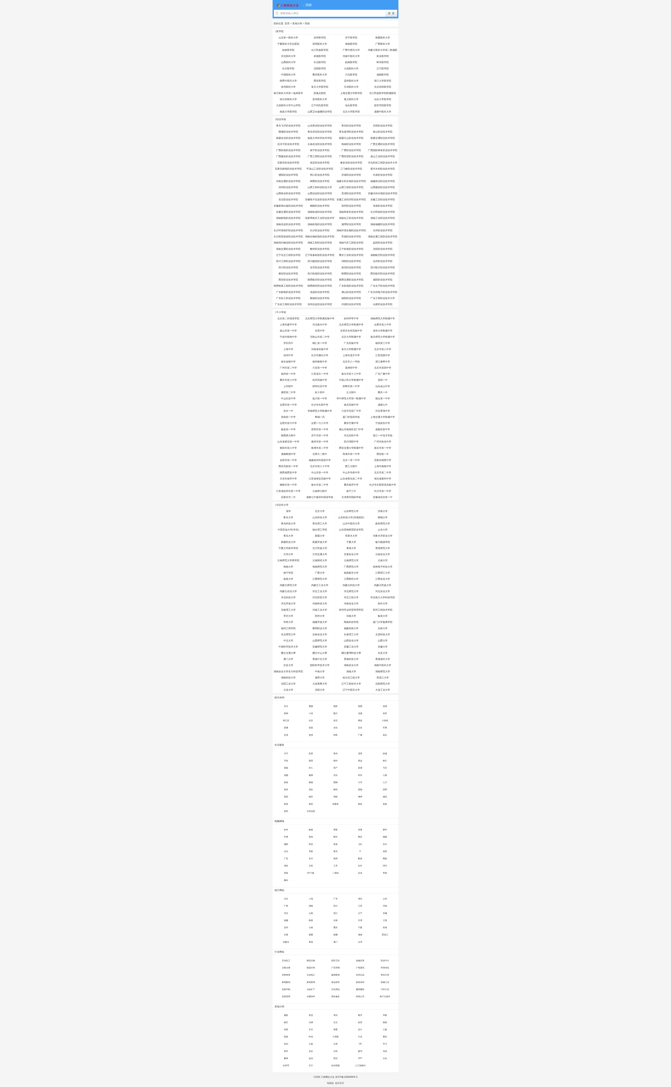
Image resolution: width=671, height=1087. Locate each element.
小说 (311, 713)
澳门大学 (288, 659)
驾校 (335, 796)
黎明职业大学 (319, 628)
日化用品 (335, 989)
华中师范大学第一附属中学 (351, 398)
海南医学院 (351, 44)
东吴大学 (383, 653)
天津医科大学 (351, 87)
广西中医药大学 (351, 50)
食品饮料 (335, 982)
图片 (335, 713)
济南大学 (383, 511)
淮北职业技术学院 (288, 199)
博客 (335, 829)
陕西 (311, 920)
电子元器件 (385, 996)
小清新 (335, 1036)
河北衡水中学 (319, 324)
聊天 (335, 837)
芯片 (311, 1065)
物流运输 (311, 960)
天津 (360, 920)
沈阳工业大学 (288, 683)
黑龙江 (385, 934)
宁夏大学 (351, 542)
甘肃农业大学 (351, 554)
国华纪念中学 (319, 386)
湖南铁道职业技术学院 (320, 212)
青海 (385, 927)
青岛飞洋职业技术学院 (288, 125)
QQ (360, 844)
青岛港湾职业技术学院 (351, 131)
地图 (286, 775)
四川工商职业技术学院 (288, 261)
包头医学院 (351, 105)
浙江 (335, 913)
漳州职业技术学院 (288, 187)
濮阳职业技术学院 (288, 175)
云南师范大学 (351, 560)
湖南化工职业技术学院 (351, 218)
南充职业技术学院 (351, 267)
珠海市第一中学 (351, 454)
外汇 (311, 768)
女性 (335, 727)
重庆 (335, 927)
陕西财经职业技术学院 (320, 286)
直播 (286, 727)
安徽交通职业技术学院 (288, 212)
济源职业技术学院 (351, 175)
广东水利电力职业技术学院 (382, 292)
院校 (307, 23)
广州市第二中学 (288, 367)
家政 (360, 804)
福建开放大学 (319, 622)
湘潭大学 (320, 677)
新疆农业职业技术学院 (288, 138)
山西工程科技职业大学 (320, 187)
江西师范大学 (319, 579)
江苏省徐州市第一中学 (288, 491)
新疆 (311, 934)
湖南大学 (351, 671)
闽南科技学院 (351, 622)
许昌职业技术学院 (382, 175)
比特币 (286, 1065)
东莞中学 (320, 330)
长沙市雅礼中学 (319, 355)
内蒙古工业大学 (319, 585)
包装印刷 (286, 989)
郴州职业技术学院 (320, 249)
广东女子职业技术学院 (382, 286)
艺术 (311, 1029)
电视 (360, 706)
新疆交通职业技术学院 (382, 138)
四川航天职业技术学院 (382, 267)
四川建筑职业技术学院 (320, 261)
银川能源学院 (382, 542)
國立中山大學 (319, 653)
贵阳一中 (383, 380)
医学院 (280, 31)
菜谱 (360, 768)
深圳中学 (288, 355)
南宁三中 (351, 491)
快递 (385, 753)
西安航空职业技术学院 (382, 273)
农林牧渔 (286, 975)
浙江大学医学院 (382, 80)
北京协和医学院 (382, 87)
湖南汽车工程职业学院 (351, 242)
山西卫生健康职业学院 (320, 111)
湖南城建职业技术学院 (382, 224)
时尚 (360, 775)
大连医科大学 (351, 68)
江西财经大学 (351, 579)
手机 (286, 760)
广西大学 (320, 573)
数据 (360, 858)
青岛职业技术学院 (351, 125)
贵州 (286, 927)
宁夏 (360, 927)
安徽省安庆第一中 (382, 497)
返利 (311, 804)
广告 (286, 858)
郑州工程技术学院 (382, 610)
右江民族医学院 (319, 50)
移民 (335, 789)
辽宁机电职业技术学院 (351, 249)
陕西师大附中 (288, 435)
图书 (360, 1051)
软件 (286, 829)
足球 (286, 735)
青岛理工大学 (319, 523)
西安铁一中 (383, 454)
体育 (385, 713)
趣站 (286, 880)
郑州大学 (320, 616)
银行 (385, 760)
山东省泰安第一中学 (288, 441)
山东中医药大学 (351, 523)
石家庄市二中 (288, 497)
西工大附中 (351, 466)
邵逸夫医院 (320, 93)
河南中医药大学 (351, 56)
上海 (311, 898)
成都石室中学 (382, 429)
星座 (311, 727)
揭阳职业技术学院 (351, 298)
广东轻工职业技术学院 (288, 298)
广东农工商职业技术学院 (288, 304)
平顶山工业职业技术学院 (319, 169)
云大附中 (351, 392)
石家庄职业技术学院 (288, 162)
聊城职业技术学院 (288, 131)
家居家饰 (311, 982)
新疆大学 (320, 536)
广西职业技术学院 (351, 150)
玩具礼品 (360, 975)
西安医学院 (320, 80)
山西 (311, 913)
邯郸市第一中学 (351, 386)
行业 (360, 1036)
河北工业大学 (319, 591)
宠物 (360, 789)
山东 (385, 898)
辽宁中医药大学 (351, 690)
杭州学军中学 (351, 318)
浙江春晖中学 (382, 361)
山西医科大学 (288, 62)
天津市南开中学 (288, 478)
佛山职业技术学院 (351, 292)
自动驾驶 (335, 1065)
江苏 (360, 906)
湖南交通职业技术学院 (288, 249)
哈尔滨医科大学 (288, 99)
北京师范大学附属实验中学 (319, 318)
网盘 (385, 858)
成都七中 (383, 404)
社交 (311, 720)
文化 (385, 1058)
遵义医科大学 (351, 99)
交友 (360, 727)
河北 (286, 913)
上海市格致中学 (382, 466)
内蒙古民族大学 (382, 585)
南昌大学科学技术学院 (320, 138)
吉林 (335, 920)
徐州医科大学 (288, 87)
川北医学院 (351, 74)
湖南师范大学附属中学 (382, 318)
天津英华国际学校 (351, 497)
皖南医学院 (351, 62)
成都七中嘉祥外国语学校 (319, 497)
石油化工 (286, 960)
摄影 (286, 1015)
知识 (286, 1044)
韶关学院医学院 (382, 105)
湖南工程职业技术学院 (320, 242)
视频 (311, 706)
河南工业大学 (319, 610)
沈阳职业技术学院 (382, 249)
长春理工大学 (351, 634)
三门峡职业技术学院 (351, 169)
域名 (286, 865)
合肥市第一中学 (288, 404)
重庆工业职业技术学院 (351, 255)
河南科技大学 (319, 603)
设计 (360, 1029)
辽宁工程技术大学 (351, 683)
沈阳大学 (320, 690)
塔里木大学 (351, 536)
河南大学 (351, 616)
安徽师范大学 (319, 646)
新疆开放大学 (319, 542)
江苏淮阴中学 (382, 355)
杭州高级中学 (319, 380)
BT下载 (310, 873)
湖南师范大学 (382, 671)
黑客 (286, 873)
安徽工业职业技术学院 (382, 199)
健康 (311, 775)
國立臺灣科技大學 (351, 653)
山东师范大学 (351, 511)
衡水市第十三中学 (351, 374)
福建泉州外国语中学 (320, 460)
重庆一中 (383, 392)
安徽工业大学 (351, 646)
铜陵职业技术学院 (320, 206)
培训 (385, 1051)
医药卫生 (335, 960)
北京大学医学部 (351, 111)
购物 (311, 782)
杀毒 (360, 829)
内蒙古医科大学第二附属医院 (382, 51)
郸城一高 (320, 417)
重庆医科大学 (319, 74)
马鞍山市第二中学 (320, 337)
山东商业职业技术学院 (320, 125)
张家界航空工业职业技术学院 (319, 219)
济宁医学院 (351, 37)
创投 (385, 851)
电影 (335, 706)
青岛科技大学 (288, 523)
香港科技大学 (351, 659)
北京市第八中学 (382, 349)
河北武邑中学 (351, 435)
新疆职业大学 (288, 542)
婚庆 (311, 796)
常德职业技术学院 (351, 236)
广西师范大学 (351, 566)
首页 (287, 23)
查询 (335, 753)
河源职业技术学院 (351, 304)
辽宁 (360, 913)
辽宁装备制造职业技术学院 (319, 255)
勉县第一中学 (288, 429)
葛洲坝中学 (351, 367)
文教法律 (286, 967)
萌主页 (286, 720)
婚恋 (385, 796)
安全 (385, 844)
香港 (311, 942)
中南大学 (320, 671)
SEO (385, 865)
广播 (360, 735)
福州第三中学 (382, 343)
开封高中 (288, 343)
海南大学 (288, 566)
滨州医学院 (320, 37)
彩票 (311, 753)
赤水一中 (288, 411)
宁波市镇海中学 (288, 337)
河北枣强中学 (382, 411)
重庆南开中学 (351, 484)
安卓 (360, 873)
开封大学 (288, 616)
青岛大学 (288, 536)
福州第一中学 (288, 374)
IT (360, 851)
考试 (335, 1015)
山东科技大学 (319, 517)
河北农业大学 (382, 591)
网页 (360, 837)
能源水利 (311, 967)
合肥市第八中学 (382, 324)
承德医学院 (320, 56)
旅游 (286, 782)
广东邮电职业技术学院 (288, 292)
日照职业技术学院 (382, 125)
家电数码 (286, 982)
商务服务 (335, 996)
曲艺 (286, 1022)
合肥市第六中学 (288, 423)
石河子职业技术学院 (288, 144)
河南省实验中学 (319, 349)
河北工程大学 (351, 597)
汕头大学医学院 (382, 99)
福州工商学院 (288, 628)
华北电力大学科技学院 (382, 597)
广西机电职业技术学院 (288, 150)
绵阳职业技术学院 (351, 261)
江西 (385, 920)
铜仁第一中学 (319, 343)
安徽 (385, 913)
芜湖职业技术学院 (351, 193)
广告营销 (335, 967)
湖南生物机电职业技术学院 (319, 236)
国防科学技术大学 (320, 665)
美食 (385, 804)
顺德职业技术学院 (320, 298)
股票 (311, 760)
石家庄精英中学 (382, 460)
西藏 (335, 934)
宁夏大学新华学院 (288, 548)
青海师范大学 (382, 548)
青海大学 (351, 548)
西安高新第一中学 (288, 466)
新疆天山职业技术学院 (351, 138)
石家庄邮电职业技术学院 (288, 169)
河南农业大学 (351, 603)
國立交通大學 (288, 653)
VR (360, 1044)
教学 (360, 1015)
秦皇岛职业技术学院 (351, 162)
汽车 (385, 768)
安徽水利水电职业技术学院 (382, 193)
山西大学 (383, 640)
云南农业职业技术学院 (320, 144)
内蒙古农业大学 (288, 591)
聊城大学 (383, 517)
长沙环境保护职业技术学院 (288, 230)
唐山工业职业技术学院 (382, 156)
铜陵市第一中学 (288, 484)
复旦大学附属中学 (351, 349)
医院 (286, 796)
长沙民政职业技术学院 (382, 212)
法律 (311, 1022)
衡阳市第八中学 (288, 448)
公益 (311, 1044)
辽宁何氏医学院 (319, 105)
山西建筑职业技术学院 (382, 187)
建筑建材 (360, 989)
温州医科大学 (351, 80)
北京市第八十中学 (320, 466)
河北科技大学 (288, 597)
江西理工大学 (382, 573)
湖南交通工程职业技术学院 (382, 236)
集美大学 (383, 616)
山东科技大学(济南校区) (351, 517)
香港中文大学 (319, 659)
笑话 (335, 720)
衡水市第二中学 (319, 484)
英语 (311, 1015)
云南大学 (383, 560)
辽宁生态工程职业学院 (288, 255)
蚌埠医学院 (383, 62)
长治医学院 (320, 62)
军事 (385, 727)
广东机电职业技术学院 (351, 286)
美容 (286, 789)
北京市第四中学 (382, 367)
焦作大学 (383, 603)
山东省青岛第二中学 (351, 478)
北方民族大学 (319, 548)
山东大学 (383, 529)
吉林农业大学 (319, 634)
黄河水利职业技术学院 (382, 169)
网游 (360, 720)
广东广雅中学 (382, 374)
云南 (311, 927)
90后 (311, 1036)
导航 (311, 851)
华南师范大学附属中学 (320, 411)
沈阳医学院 (320, 68)
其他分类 (297, 23)
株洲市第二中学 (319, 448)
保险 (286, 768)
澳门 (335, 942)
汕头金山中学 (382, 386)
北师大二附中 (319, 454)
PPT (360, 1058)
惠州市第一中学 (319, 441)
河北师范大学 (351, 591)
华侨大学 (288, 622)
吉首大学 (288, 665)
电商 (335, 858)
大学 (360, 782)
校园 (385, 1022)
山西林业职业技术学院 (288, 193)
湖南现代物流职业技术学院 (288, 242)
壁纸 (311, 837)
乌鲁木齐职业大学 (382, 536)
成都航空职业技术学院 (382, 255)
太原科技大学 (382, 634)
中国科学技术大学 (288, 646)
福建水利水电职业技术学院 (351, 181)
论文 (335, 1022)
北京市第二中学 (382, 472)
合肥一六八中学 (319, 423)
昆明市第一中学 (319, 429)
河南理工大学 (288, 610)
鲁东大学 (288, 517)
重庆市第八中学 (288, 380)
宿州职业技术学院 (351, 206)
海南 (360, 934)
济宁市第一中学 (319, 435)
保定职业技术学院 (320, 162)
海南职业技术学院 (351, 144)
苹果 (385, 873)
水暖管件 (311, 996)
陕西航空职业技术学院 (320, 279)
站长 (360, 865)
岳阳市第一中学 (288, 460)
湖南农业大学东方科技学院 (288, 671)
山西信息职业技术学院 (320, 193)
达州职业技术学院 (382, 261)
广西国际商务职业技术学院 (382, 150)
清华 (288, 511)
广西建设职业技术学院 (288, 156)
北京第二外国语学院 (288, 318)
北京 (286, 898)
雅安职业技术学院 (288, 273)
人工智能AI (360, 1065)
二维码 (335, 873)
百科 (335, 1051)
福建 (286, 920)
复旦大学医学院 (319, 87)
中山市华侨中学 (351, 472)
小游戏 (385, 720)
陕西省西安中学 (288, 472)
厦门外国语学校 (351, 417)
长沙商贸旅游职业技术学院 (288, 236)
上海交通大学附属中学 (382, 417)
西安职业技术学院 (288, 279)
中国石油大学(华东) (288, 529)
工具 (335, 865)
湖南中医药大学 (382, 665)
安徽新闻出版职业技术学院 (288, 206)
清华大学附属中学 (382, 330)
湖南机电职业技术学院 (320, 224)
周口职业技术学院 (320, 175)
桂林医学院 (288, 50)
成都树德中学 (288, 454)
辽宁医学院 (383, 68)
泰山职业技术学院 (382, 131)
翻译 (286, 1058)
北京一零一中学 (351, 460)
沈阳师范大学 (382, 683)
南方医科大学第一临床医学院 (288, 94)
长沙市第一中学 (382, 491)
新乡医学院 (383, 56)
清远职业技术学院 (320, 292)
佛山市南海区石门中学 (351, 429)
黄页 (335, 851)
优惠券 (335, 804)
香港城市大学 (382, 659)
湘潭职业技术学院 (351, 224)
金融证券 (360, 960)
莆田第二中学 (288, 392)
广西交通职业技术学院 (382, 144)
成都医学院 (383, 74)
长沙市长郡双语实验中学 (382, 484)
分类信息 (311, 811)
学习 (385, 1044)
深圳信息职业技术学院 (320, 304)
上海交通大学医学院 (351, 93)
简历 (335, 1058)
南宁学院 (288, 573)
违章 (360, 753)
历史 (311, 1051)
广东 (335, 898)
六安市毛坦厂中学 (351, 411)
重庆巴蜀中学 (351, 423)
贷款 (311, 789)
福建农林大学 (351, 628)
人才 (385, 782)
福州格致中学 (319, 361)
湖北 (360, 898)
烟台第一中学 (382, 398)
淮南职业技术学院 (382, 206)
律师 (360, 796)
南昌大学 (288, 579)
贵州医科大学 (319, 99)
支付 (311, 858)
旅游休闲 (360, 982)
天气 (286, 753)
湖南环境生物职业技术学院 (351, 230)
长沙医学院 (288, 68)
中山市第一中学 (319, 472)
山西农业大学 (351, 640)
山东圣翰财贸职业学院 (351, 529)
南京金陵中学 (288, 361)
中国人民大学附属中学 (351, 380)
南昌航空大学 (351, 573)
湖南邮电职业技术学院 (288, 218)
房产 (335, 768)
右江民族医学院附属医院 (382, 93)
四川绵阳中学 (351, 441)
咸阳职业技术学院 (382, 279)
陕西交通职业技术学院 (351, 279)
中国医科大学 (288, 74)
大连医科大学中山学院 (288, 105)
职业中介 (385, 960)
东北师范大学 (288, 634)
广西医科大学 (382, 44)
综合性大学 (282, 505)
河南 (385, 906)
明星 (335, 735)
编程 (286, 844)
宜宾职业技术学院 (320, 267)
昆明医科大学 (319, 44)
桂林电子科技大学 (382, 566)
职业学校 (281, 119)
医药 (286, 811)
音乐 (286, 706)
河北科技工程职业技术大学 (382, 162)
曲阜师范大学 (382, 523)
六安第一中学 (319, 367)
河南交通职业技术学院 (288, 181)
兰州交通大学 (319, 554)
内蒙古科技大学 (351, 585)
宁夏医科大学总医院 (288, 44)
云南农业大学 (382, 554)
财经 (335, 760)
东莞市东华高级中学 (351, 330)
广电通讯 (360, 967)
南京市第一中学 (382, 448)
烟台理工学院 (319, 529)
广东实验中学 (351, 343)
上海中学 (288, 349)
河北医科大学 (288, 56)
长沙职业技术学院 (320, 230)
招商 (286, 1029)
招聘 (385, 789)
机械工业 (385, 982)
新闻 (286, 713)
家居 (286, 804)
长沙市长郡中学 (319, 404)
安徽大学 (383, 646)
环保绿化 (385, 967)
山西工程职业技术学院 (351, 187)
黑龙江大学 (383, 677)
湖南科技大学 (288, 677)
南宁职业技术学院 (320, 150)
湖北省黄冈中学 (382, 478)
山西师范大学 (319, 640)
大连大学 (288, 690)
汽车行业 (385, 989)
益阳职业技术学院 (382, 242)
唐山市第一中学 (288, 330)
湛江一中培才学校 (382, 435)
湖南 (311, 906)
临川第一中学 (319, 398)
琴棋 (385, 1015)
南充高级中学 (351, 404)
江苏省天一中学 (319, 374)
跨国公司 (360, 996)
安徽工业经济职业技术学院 (351, 199)
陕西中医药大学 (288, 80)
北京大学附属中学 (351, 337)
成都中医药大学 (382, 111)
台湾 (360, 942)
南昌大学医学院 (288, 111)
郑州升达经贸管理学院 (351, 610)
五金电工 (311, 975)
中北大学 (288, 640)
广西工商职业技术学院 (320, 156)
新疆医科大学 (382, 37)
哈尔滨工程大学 (351, 677)
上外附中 (288, 386)
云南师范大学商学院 (288, 560)
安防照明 (286, 996)
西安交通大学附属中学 (351, 448)
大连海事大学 (319, 683)
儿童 (385, 775)
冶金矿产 (311, 989)
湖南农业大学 (351, 665)
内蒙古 (286, 942)
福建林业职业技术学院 (382, 181)
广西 (286, 906)
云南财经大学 (319, 560)
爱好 (385, 1036)
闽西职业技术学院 (320, 181)
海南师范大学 (319, 566)
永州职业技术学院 (382, 230)
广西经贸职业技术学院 (351, 156)
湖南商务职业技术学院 (351, 212)
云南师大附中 (319, 491)
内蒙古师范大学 (288, 585)
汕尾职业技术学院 (382, 304)
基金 (360, 760)
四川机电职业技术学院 (320, 273)
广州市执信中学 (382, 441)
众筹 (335, 1044)
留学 (286, 1051)
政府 (360, 1022)
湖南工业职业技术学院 (382, 218)
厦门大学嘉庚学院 (382, 622)
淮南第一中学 (288, 417)
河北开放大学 (288, 603)
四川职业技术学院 (288, 267)
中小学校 (281, 312)
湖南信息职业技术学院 (288, 224)
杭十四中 (320, 392)
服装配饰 (335, 975)
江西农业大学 (382, 579)
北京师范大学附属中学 (351, 324)
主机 (311, 865)
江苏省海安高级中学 (320, 478)
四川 (335, 906)
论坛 (286, 851)
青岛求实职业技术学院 (320, 131)
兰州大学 (288, 554)
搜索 (385, 837)
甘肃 (286, 934)
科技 (311, 844)
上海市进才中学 (351, 355)
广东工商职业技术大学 (382, 298)
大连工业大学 (382, 690)
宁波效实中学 (382, 423)
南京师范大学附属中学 (382, 337)
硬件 (385, 829)
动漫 (360, 713)
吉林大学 (383, 628)
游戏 (385, 706)
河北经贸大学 (319, 597)
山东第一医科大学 (288, 37)
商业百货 (385, 975)
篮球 (311, 735)
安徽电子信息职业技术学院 (319, 199)
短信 (311, 1058)
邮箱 (311, 829)
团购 (335, 782)
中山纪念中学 (288, 398)
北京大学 (320, 511)
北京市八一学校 (351, 361)
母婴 (335, 1029)
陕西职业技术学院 (351, 273)
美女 (385, 735)
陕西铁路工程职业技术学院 (288, 286)
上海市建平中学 (288, 324)
